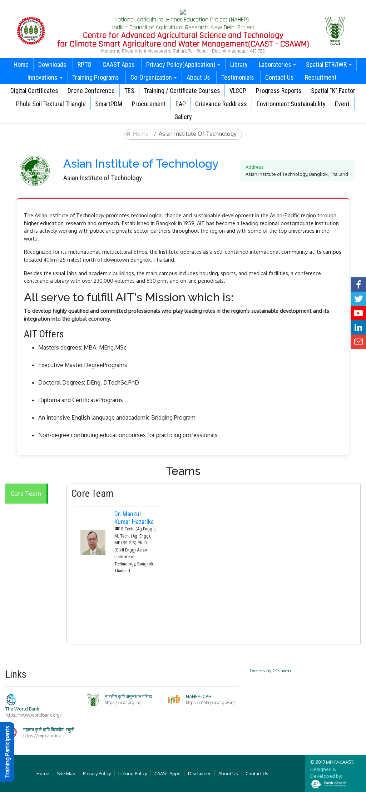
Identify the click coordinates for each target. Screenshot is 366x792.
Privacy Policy (97, 773)
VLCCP (237, 90)
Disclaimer (199, 773)
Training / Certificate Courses (182, 90)
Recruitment (321, 77)
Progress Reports (279, 90)
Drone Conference (91, 90)
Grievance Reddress (221, 104)
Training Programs (95, 77)
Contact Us (279, 77)
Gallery (183, 116)
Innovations (43, 77)
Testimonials (237, 77)
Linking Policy (132, 773)
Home (21, 64)
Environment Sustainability (291, 104)
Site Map (66, 773)
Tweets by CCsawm (270, 670)
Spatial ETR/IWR (326, 64)
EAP (180, 104)
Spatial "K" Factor (333, 90)
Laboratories (275, 64)
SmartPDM (108, 104)
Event (342, 104)
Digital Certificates (34, 90)
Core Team (26, 493)
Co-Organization (151, 77)
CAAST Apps (119, 64)
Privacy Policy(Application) (181, 64)
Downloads (52, 64)
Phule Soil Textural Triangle (51, 104)
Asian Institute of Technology (198, 133)
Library (239, 64)
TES (129, 90)
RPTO (85, 64)
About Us (198, 77)
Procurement (149, 104)
